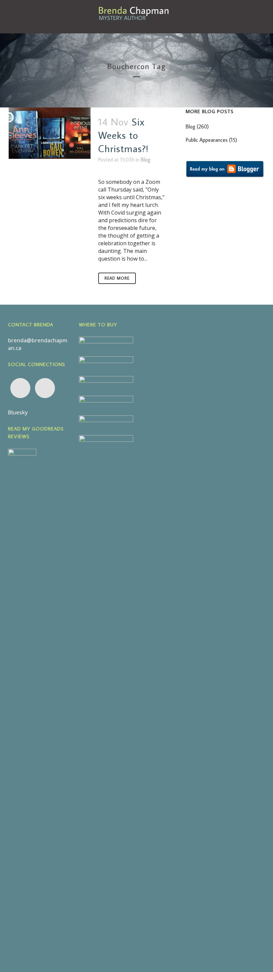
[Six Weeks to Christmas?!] (50, 133)
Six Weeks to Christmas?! (123, 135)
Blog (145, 159)
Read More (117, 278)
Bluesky (18, 412)
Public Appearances (207, 139)
